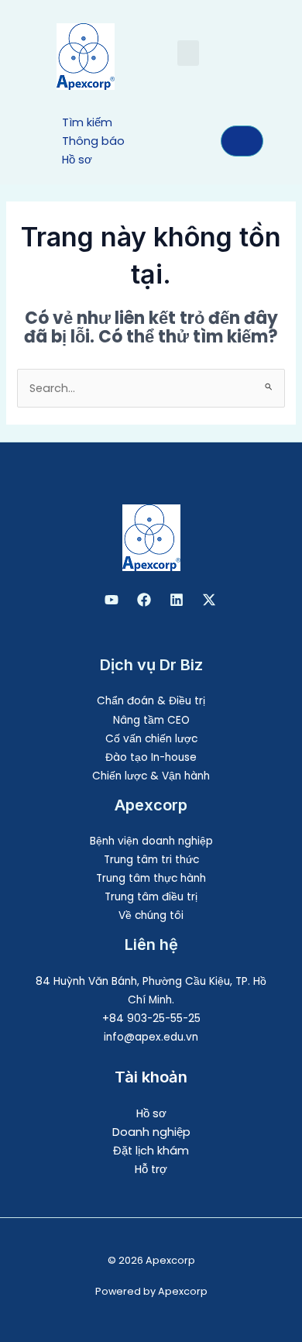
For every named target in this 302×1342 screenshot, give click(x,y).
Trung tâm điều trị (151, 897)
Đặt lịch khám (151, 1150)
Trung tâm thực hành (151, 878)
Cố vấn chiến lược (151, 738)
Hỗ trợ (151, 1169)
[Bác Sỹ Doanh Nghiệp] (111, 600)
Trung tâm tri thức (151, 859)
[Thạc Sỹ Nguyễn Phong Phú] (144, 600)
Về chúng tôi (151, 915)
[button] (188, 53)
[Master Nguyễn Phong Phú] (209, 600)
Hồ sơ (151, 1113)
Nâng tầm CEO (151, 720)
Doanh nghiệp (151, 1132)
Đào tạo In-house (151, 757)
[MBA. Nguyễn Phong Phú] (177, 600)
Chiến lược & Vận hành (151, 776)
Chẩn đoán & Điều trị (151, 700)
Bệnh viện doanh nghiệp (151, 841)
